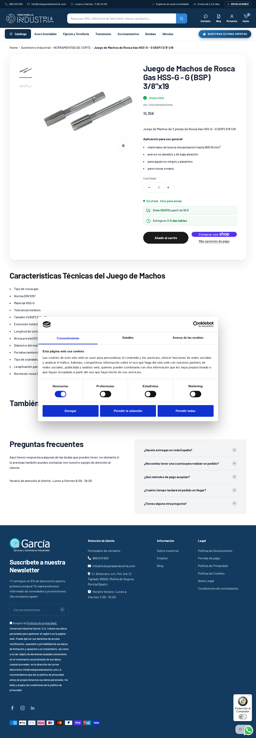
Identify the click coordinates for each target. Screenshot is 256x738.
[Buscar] (181, 18)
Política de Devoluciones (215, 550)
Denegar (70, 411)
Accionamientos (128, 34)
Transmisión (103, 34)
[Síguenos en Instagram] (22, 708)
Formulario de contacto (104, 550)
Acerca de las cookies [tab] (188, 337)
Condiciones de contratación (218, 588)
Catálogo (21, 34)
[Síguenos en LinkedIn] (32, 708)
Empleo (162, 558)
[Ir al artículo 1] (25, 71)
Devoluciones (240, 4)
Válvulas (167, 34)
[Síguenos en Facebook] (12, 708)
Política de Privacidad (213, 566)
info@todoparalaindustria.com (48, 4)
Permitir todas (185, 411)
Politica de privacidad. (42, 623)
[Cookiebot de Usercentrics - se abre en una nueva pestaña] (196, 324)
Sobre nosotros (168, 550)
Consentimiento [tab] (68, 338)
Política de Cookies (211, 573)
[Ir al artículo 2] (25, 87)
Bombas (150, 34)
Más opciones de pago (214, 241)
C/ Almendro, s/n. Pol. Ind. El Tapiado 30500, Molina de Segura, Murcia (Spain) (111, 579)
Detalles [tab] (128, 337)
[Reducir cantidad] (149, 187)
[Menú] (249, 696)
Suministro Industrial (35, 47)
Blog (160, 566)
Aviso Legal (206, 581)
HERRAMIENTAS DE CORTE (72, 47)
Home (14, 47)
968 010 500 (16, 4)
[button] (127, 18)
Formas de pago (209, 558)
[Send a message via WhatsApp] (248, 730)
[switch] (105, 394)
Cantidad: (150, 178)
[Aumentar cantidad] (168, 187)
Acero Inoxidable (45, 34)
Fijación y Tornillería (76, 34)
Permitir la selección (128, 411)
